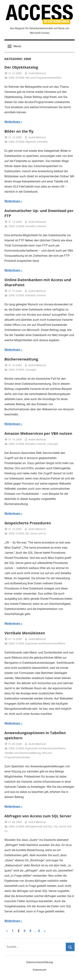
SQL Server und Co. (36, 533)
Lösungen (30, 369)
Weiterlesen (12, 122)
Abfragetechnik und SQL (39, 826)
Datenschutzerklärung (39, 962)
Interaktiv (42, 141)
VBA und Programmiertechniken (43, 77)
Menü (17, 46)
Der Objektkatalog (21, 67)
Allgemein (30, 141)
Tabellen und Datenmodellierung (22, 752)
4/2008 (19, 748)
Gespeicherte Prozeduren (27, 523)
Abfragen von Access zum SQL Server (37, 816)
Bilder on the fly (18, 131)
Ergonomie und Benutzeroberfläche (45, 643)
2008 (11, 77)
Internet (41, 226)
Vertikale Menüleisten (24, 633)
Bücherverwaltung (21, 359)
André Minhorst (37, 73)
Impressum (39, 969)
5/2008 (19, 77)
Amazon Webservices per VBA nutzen (38, 433)
